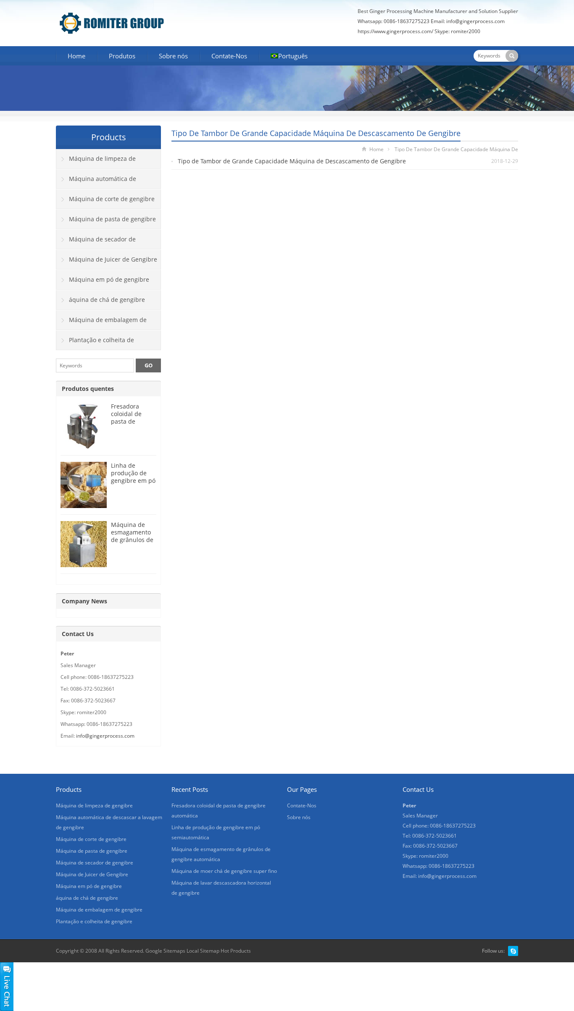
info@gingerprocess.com (475, 21)
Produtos (122, 56)
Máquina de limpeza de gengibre (96, 162)
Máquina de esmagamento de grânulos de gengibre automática (132, 540)
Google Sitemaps (165, 950)
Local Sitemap (203, 950)
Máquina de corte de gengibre (112, 199)
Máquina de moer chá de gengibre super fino (224, 871)
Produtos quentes (88, 389)
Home (76, 56)
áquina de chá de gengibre (107, 300)
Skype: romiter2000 (457, 31)
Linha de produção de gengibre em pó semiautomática (133, 476)
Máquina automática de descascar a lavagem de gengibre (103, 182)
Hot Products (236, 950)
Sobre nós (173, 56)
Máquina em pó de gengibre (109, 279)
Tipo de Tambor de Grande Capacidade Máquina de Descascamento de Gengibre (292, 161)
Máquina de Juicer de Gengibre (113, 259)
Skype (513, 951)
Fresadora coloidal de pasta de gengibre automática (126, 421)
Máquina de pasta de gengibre (112, 219)
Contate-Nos (229, 56)
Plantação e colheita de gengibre (95, 343)
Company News (84, 601)
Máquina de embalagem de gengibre (101, 323)
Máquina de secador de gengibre (96, 242)
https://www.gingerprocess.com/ (395, 31)
